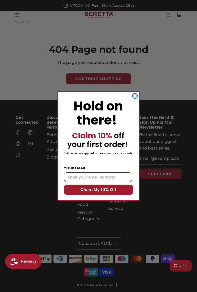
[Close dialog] (134, 95)
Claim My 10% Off (98, 190)
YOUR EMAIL (75, 168)
